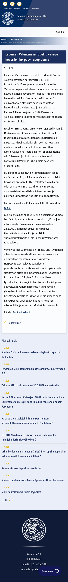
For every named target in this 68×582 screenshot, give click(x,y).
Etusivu (4, 39)
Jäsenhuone (35, 9)
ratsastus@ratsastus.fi (34, 569)
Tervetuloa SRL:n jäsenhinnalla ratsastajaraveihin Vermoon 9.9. (33, 371)
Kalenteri (17, 9)
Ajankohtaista (16, 39)
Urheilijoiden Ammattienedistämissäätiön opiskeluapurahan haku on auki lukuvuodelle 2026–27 (34, 454)
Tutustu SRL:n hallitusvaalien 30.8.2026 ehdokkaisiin (30, 385)
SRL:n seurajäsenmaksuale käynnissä (21, 492)
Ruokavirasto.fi (21, 312)
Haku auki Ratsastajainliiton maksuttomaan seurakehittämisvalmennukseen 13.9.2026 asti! (27, 421)
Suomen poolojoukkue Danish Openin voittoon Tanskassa (33, 480)
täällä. (7, 207)
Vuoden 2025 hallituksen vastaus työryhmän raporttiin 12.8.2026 (31, 355)
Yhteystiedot (7, 9)
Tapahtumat (14, 323)
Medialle (25, 9)
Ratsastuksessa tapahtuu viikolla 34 (21, 468)
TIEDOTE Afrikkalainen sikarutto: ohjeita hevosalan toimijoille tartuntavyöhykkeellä (29, 437)
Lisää (4, 500)
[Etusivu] (8, 18)
